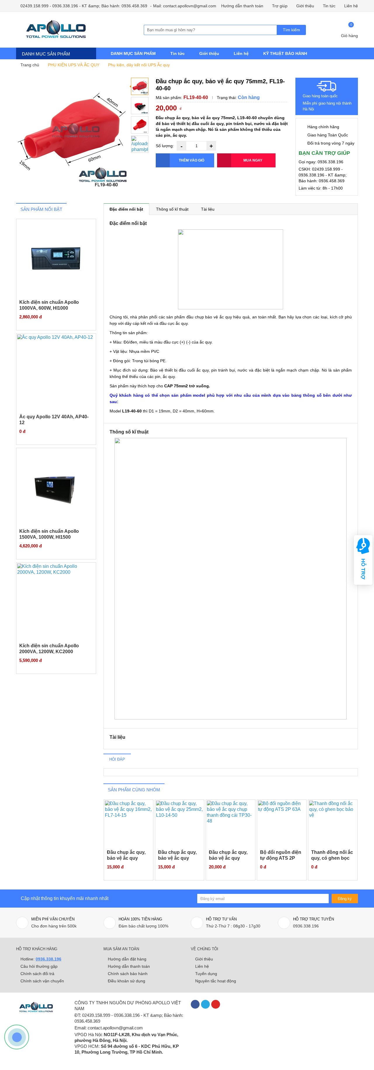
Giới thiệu (305, 6)
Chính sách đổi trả (37, 973)
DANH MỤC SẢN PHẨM (133, 53)
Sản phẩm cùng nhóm (134, 789)
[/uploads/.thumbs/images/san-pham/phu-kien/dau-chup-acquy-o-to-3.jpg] (139, 86)
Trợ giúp (280, 6)
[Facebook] (195, 1004)
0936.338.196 (48, 959)
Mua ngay (252, 160)
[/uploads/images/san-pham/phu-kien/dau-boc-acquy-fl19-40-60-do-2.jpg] (139, 125)
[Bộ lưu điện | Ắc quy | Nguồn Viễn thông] (64, 29)
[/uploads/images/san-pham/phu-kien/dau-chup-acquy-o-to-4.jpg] (139, 106)
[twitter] (205, 1004)
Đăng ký (345, 898)
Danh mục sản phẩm (46, 53)
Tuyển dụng (206, 973)
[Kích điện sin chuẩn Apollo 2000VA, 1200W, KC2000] (56, 602)
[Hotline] (16, 1036)
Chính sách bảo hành (128, 973)
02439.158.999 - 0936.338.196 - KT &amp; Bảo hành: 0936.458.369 (83, 6)
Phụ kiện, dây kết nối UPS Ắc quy (139, 65)
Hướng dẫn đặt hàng (127, 959)
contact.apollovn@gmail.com (115, 1027)
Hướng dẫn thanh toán (242, 6)
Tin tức (329, 6)
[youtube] (215, 1004)
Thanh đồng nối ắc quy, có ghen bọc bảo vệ (332, 858)
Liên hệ (351, 6)
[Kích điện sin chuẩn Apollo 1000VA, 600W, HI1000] (56, 258)
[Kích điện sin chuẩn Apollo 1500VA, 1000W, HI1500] (56, 487)
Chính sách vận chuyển (42, 981)
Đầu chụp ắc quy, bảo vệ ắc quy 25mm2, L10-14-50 (178, 858)
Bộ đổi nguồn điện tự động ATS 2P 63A (280, 858)
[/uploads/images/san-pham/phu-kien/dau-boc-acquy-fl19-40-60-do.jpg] (139, 144)
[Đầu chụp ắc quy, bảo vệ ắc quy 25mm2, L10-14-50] (179, 824)
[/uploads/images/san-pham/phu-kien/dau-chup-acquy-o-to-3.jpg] (71, 133)
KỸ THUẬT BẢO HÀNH (285, 53)
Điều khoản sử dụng (126, 981)
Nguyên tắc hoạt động (215, 981)
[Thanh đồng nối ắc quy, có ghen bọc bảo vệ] (332, 824)
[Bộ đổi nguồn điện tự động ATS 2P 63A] (281, 824)
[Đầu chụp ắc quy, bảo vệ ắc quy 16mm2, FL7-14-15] (128, 824)
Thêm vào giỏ (191, 160)
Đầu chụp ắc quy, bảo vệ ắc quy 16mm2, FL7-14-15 (127, 858)
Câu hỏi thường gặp (39, 966)
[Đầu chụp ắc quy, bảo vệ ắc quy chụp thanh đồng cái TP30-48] (230, 824)
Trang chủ (29, 65)
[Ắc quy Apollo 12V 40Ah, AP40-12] (56, 373)
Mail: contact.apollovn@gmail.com (184, 6)
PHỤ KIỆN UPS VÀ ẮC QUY (73, 65)
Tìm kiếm (291, 29)
